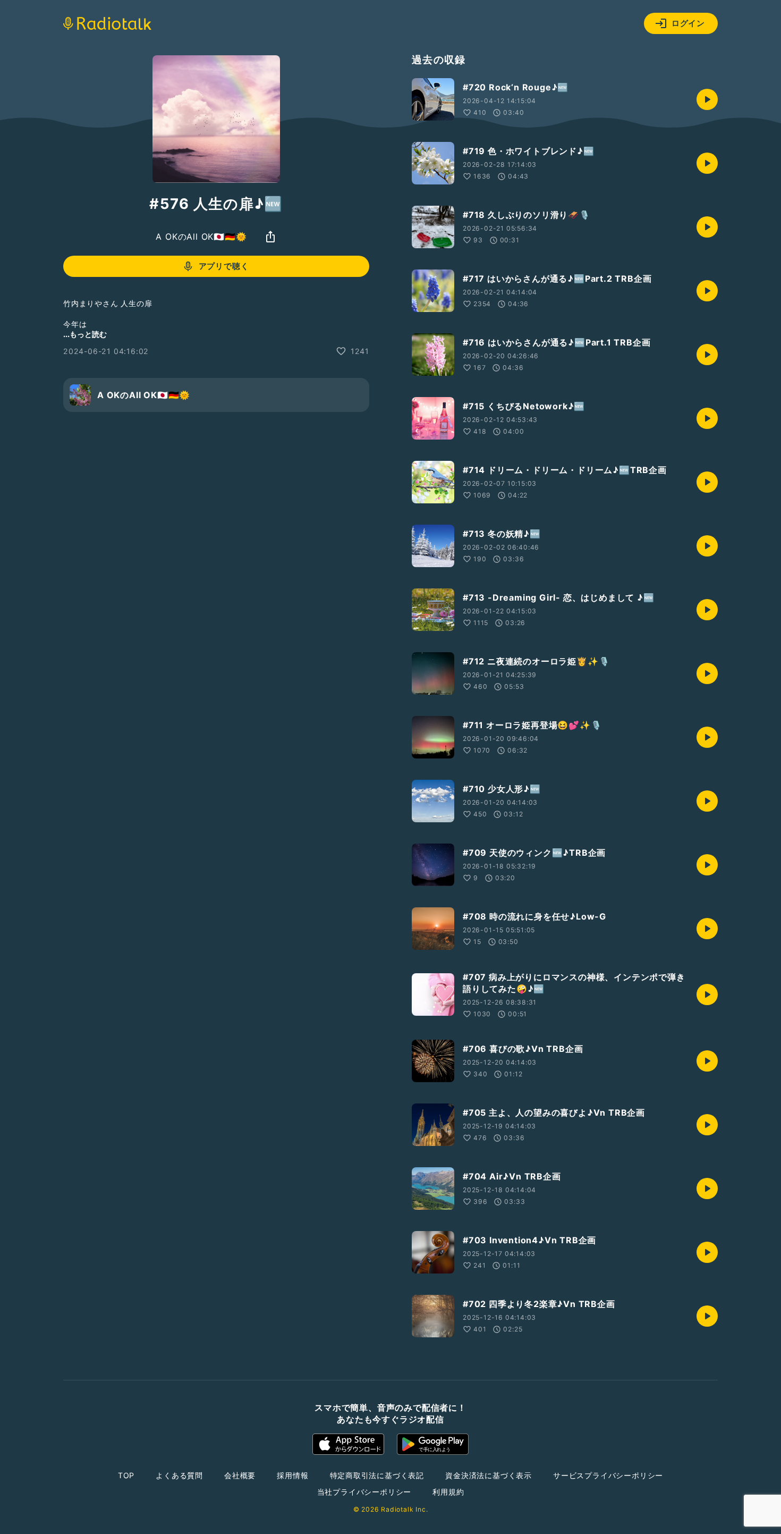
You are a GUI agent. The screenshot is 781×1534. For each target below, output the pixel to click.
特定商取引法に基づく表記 (377, 1475)
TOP (126, 1475)
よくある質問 (179, 1475)
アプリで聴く (224, 266)
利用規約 (448, 1491)
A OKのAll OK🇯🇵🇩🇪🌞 (201, 236)
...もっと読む (85, 334)
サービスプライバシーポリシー (608, 1475)
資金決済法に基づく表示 (488, 1475)
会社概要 (240, 1475)
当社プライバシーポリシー (364, 1491)
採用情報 (292, 1475)
